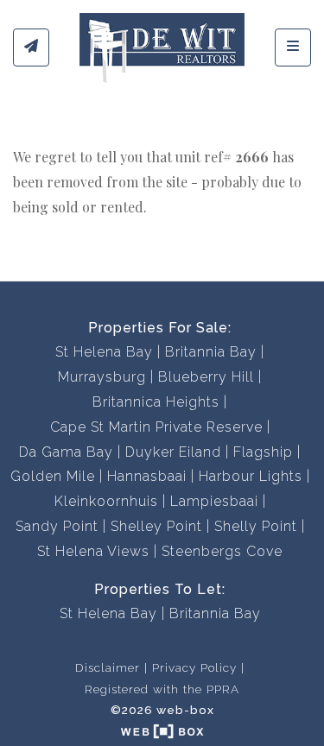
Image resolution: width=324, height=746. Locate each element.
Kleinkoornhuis (106, 501)
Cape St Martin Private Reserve (156, 427)
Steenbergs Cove (222, 551)
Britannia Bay (211, 352)
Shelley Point (156, 526)
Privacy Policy (194, 667)
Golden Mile (52, 476)
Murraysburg (102, 377)
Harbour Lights (250, 476)
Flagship (263, 452)
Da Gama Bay (66, 452)
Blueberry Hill (206, 377)
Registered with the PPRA (162, 689)
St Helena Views (93, 551)
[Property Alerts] (31, 47)
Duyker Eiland (173, 452)
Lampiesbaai (214, 501)
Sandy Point (57, 526)
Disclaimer (107, 667)
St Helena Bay (104, 352)
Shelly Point (255, 526)
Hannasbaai (147, 476)
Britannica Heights (155, 402)
